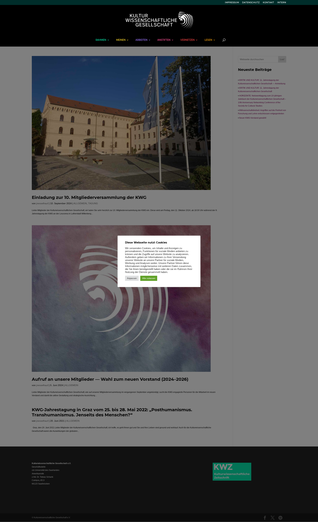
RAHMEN (101, 40)
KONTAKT (268, 2)
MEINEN (121, 40)
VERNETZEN (187, 40)
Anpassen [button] (132, 278)
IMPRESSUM (232, 2)
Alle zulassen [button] (148, 278)
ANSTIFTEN (163, 40)
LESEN (208, 40)
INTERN (281, 2)
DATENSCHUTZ (251, 2)
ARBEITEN (141, 40)
